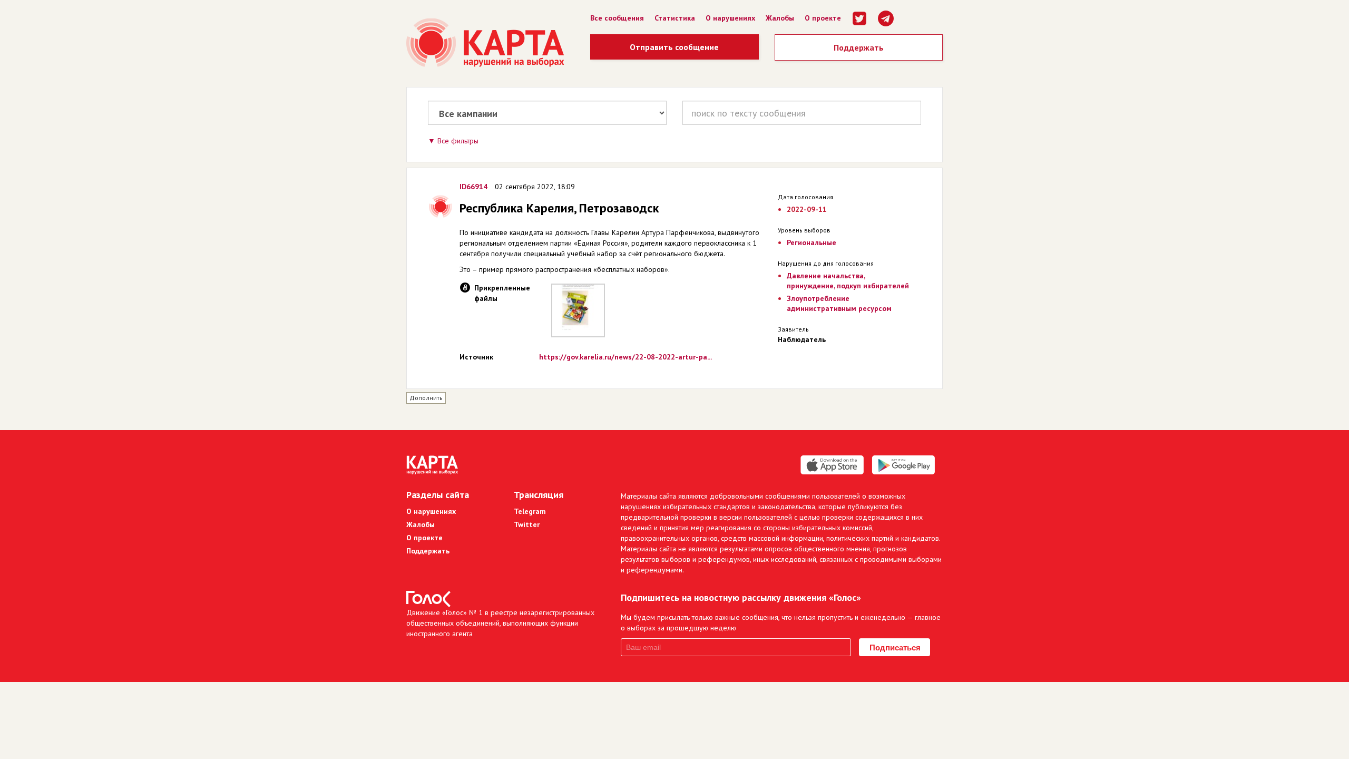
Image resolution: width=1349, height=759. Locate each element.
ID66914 (473, 186)
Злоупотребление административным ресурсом (839, 303)
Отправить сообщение (674, 47)
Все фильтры (457, 140)
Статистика (674, 18)
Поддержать (859, 47)
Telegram (530, 511)
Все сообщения (617, 18)
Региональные (811, 242)
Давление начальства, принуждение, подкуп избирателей (848, 280)
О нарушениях (730, 18)
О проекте (823, 18)
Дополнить (426, 398)
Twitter (527, 524)
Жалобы (780, 18)
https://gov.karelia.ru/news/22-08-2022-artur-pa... (625, 357)
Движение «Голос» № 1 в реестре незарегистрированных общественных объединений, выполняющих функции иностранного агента (500, 623)
